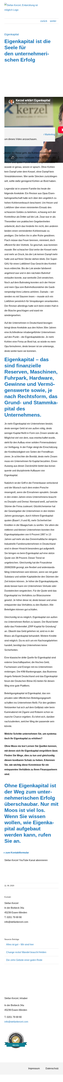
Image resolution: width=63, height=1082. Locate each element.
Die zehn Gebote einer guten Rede (24, 960)
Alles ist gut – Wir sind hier (20, 944)
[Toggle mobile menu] (57, 6)
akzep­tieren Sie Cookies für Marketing (35, 134)
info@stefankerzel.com (16, 1021)
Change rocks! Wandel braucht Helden (26, 952)
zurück (43, 21)
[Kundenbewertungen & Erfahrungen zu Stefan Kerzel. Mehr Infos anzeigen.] (15, 1047)
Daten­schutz (52, 1068)
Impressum (34, 1068)
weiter (53, 21)
